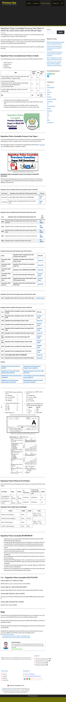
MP (48, 104)
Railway (49, 108)
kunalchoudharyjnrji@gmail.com (34, 676)
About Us (35, 3)
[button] (62, 3)
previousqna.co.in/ (6, 688)
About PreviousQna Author (16, 648)
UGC (48, 115)
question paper (40, 298)
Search (49, 29)
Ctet (48, 90)
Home (29, 3)
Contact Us (56, 3)
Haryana (49, 97)
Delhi (48, 94)
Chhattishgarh (50, 87)
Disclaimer (5, 678)
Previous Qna (9, 2)
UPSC (48, 120)
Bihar (48, 85)
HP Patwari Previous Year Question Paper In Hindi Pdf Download (16, 636)
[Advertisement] (33, 16)
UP (47, 117)
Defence (49, 92)
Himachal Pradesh (51, 99)
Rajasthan (12, 634)
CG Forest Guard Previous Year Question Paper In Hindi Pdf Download (55, 53)
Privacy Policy (5, 680)
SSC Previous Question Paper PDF (42, 658)
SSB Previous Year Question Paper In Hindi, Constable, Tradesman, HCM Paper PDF (54, 63)
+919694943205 (31, 674)
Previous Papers (45, 3)
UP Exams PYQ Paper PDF (41, 662)
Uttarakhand (50, 122)
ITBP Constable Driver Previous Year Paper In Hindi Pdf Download (16, 637)
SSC (48, 113)
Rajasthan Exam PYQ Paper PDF (42, 660)
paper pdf (40, 260)
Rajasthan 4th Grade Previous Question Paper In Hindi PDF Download (54, 48)
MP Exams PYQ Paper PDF (41, 664)
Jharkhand (49, 101)
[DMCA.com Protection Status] (51, 74)
